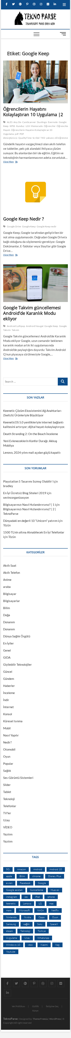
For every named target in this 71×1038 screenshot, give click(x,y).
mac (51, 903)
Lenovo (27, 903)
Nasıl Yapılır (11, 735)
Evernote (53, 122)
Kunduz (20, 126)
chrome (36, 876)
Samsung (11, 924)
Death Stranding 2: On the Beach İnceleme (30, 434)
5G (8, 869)
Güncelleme (36, 889)
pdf (17, 133)
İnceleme (9, 693)
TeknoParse (10, 1018)
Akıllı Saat (9, 565)
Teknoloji (9, 799)
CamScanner (29, 122)
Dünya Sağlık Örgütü (16, 636)
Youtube (10, 951)
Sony (39, 924)
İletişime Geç (52, 1006)
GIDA (6, 657)
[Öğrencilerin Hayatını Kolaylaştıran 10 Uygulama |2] (35, 82)
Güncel (7, 671)
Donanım (9, 622)
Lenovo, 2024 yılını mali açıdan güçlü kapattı (32, 452)
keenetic (11, 903)
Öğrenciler (50, 126)
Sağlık (7, 770)
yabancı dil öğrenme (57, 137)
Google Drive (14, 226)
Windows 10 (13, 944)
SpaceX (54, 924)
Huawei (55, 889)
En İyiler (8, 643)
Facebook (25, 883)
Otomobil (9, 749)
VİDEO (7, 827)
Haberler (9, 685)
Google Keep (29, 226)
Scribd (36, 137)
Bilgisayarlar (11, 601)
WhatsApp (43, 937)
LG (40, 903)
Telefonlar (9, 806)
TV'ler (7, 813)
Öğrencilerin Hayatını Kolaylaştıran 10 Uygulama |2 (33, 111)
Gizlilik (35, 1006)
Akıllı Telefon (11, 572)
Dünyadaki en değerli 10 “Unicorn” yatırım (30, 520)
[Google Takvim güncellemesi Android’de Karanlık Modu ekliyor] (35, 283)
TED (42, 137)
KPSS (12, 126)
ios (26, 896)
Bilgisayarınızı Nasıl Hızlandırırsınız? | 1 (28, 504)
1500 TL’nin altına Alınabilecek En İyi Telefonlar (33, 532)
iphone (51, 896)
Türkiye (42, 930)
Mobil (7, 728)
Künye (35, 1010)
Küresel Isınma (12, 721)
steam (9, 930)
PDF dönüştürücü (13, 135)
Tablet (7, 792)
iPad (37, 896)
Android (37, 869)
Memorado (37, 126)
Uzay (6, 820)
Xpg (57, 944)
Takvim (15, 330)
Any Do (17, 122)
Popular (8, 763)
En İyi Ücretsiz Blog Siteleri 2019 (24, 493)
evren (9, 883)
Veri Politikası (18, 1006)
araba (7, 586)
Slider (7, 785)
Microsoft (24, 910)
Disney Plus (54, 876)
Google (42, 883)
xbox (30, 944)
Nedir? (7, 742)
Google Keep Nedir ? (23, 219)
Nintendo (11, 917)
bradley (8, 486)
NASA (40, 910)
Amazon (21, 869)
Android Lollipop (16, 326)
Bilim (6, 608)
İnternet (8, 707)
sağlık (26, 924)
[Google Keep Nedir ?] (35, 192)
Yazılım (7, 834)
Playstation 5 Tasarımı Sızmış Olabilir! (28, 481)
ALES (9, 122)
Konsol (7, 714)
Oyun (6, 756)
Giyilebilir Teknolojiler (17, 664)
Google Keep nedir (46, 226)
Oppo (41, 917)
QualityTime (25, 137)
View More (9, 162)
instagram (11, 896)
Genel (7, 650)
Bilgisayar (9, 594)
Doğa (6, 615)
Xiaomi (44, 944)
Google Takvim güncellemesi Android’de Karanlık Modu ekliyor (32, 313)
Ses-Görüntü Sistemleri (18, 777)
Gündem (8, 678)
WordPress (55, 1018)
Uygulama (11, 937)
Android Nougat (34, 326)
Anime (7, 579)
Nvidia (27, 917)
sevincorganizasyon (16, 497)
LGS (28, 126)
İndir (6, 700)
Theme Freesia (40, 1018)
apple (9, 876)
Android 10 (56, 869)
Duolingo (42, 122)
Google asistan (14, 889)
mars (8, 910)
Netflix (55, 910)
